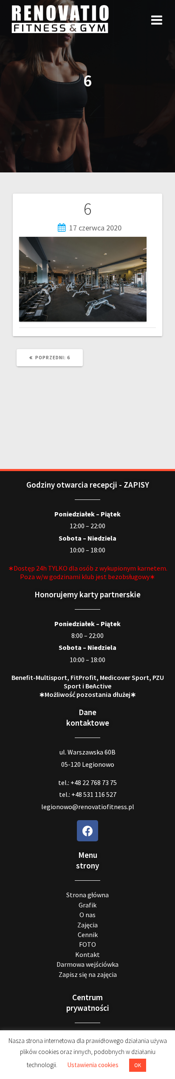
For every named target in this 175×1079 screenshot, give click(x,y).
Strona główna (87, 894)
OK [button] (137, 1065)
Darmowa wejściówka (87, 964)
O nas (87, 914)
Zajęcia (87, 925)
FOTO (87, 944)
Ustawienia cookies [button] (93, 1065)
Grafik (87, 905)
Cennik (88, 934)
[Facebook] (87, 830)
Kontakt (87, 954)
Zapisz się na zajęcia (88, 974)
